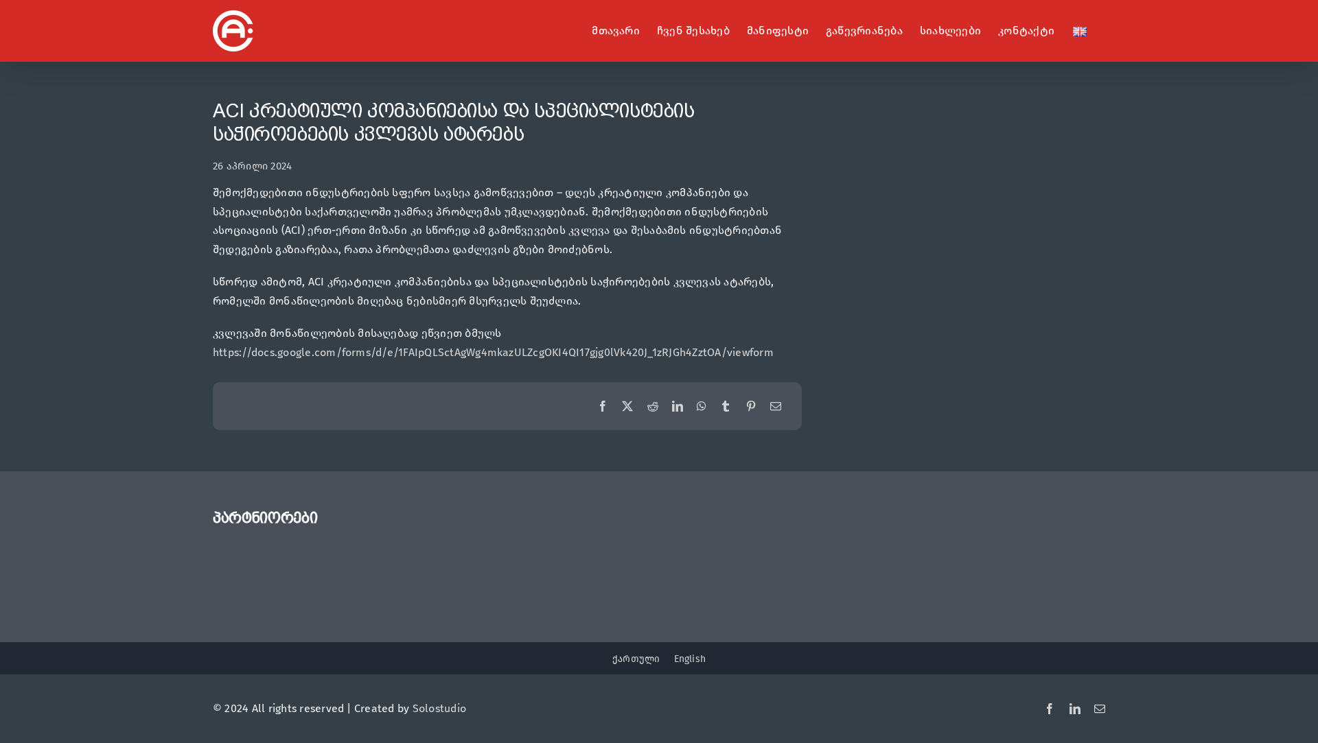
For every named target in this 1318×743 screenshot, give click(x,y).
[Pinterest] (751, 406)
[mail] (1099, 708)
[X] (627, 406)
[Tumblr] (725, 406)
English (690, 659)
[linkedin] (1075, 708)
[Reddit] (652, 406)
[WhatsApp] (701, 406)
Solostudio (439, 708)
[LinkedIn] (677, 406)
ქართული (636, 659)
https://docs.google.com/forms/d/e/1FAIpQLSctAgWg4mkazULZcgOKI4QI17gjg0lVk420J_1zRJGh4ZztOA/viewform (493, 352)
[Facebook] (602, 406)
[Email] (775, 406)
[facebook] (1049, 708)
